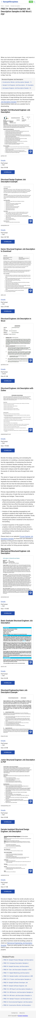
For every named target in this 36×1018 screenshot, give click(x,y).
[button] (34, 2)
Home (2, 6)
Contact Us (14, 1013)
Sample (7, 6)
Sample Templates (23, 1015)
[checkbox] (1, 1)
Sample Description (15, 6)
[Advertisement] (18, 34)
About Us (22, 1013)
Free (31, 1)
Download (7, 172)
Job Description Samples (8, 102)
